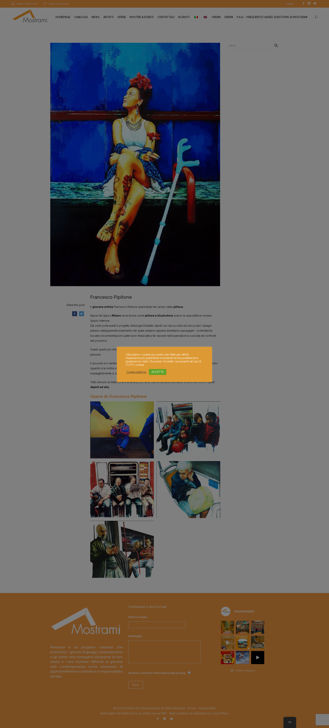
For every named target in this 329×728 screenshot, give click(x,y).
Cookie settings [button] (136, 372)
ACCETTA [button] (158, 371)
